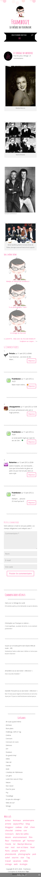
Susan (7, 646)
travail (8, 861)
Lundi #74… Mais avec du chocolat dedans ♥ (20, 339)
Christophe (8, 623)
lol (14, 844)
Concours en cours (12, 742)
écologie (23, 864)
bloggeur (9, 827)
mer (7, 847)
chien (32, 827)
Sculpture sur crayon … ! (28, 341)
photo (23, 850)
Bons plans (9, 728)
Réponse (31, 361)
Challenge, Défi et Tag (13, 732)
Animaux (9, 725)
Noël (32, 847)
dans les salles (22, 834)
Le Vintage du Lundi (18, 603)
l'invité (8, 844)
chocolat (9, 830)
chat (26, 827)
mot (13, 847)
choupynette (14, 407)
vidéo (25, 861)
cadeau (18, 827)
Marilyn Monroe (24, 844)
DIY (7, 749)
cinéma (18, 830)
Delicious (9, 745)
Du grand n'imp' (11, 755)
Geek (7, 769)
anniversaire (28, 820)
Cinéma (8, 735)
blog (28, 823)
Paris (7, 850)
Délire (8, 759)
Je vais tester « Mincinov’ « (24, 671)
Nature (8, 782)
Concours (9, 739)
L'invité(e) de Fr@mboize (14, 772)
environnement (20, 837)
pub (34, 854)
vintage (8, 864)
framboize (16, 840)
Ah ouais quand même (13, 722)
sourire (15, 857)
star (22, 857)
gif (24, 840)
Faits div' (9, 762)
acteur (8, 820)
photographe (24, 854)
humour (31, 840)
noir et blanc (22, 847)
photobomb (10, 854)
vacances (17, 861)
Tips (27, 872)
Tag (28, 857)
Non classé (9, 786)
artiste (8, 823)
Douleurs (9, 752)
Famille (8, 766)
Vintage (25, 56)
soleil (7, 857)
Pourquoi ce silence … (22, 623)
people (15, 850)
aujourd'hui (18, 823)
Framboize (20, 22)
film (30, 837)
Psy (7, 793)
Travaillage (9, 796)
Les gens (9, 776)
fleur (7, 840)
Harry (7, 603)
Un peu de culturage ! (13, 799)
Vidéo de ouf (10, 803)
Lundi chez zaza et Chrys (14, 779)
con (25, 830)
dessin (8, 837)
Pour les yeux (17, 56)
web (16, 864)
